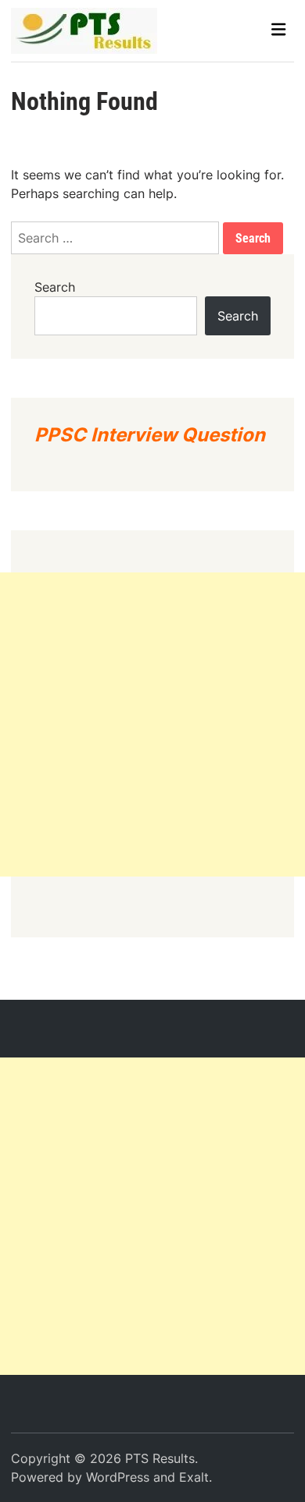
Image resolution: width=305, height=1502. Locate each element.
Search (54, 287)
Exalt (194, 1477)
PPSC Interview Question (149, 434)
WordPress (117, 1477)
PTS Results (160, 1458)
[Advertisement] (152, 724)
